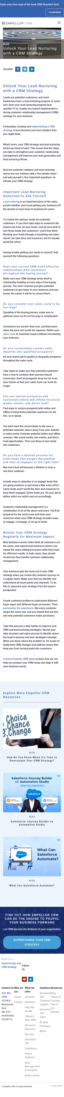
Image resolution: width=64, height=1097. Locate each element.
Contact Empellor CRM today (19, 658)
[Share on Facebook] (17, 69)
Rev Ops (29, 1034)
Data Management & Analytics (32, 1066)
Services (29, 996)
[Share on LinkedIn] (31, 69)
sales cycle (9, 334)
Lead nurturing (11, 201)
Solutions (30, 1002)
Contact (18, 1002)
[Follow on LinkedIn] (30, 979)
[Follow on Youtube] (24, 979)
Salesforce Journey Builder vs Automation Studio (32, 823)
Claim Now (55, 12)
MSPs (43, 1031)
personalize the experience (18, 608)
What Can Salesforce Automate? (32, 885)
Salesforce (31, 1048)
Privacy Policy (56, 1086)
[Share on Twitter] (24, 69)
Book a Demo (32, 1075)
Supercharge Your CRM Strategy (32, 942)
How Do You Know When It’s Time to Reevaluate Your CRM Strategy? (32, 759)
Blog (32, 752)
